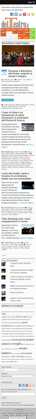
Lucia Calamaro (11, 336)
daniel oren (15, 159)
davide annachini (12, 246)
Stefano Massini (6, 356)
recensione (15, 349)
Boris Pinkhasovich (7, 211)
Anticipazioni (19, 413)
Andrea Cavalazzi (9, 105)
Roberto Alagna (6, 166)
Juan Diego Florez (13, 162)
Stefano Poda (24, 167)
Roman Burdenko (18, 166)
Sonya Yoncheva (13, 167)
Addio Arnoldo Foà (17, 292)
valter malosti (5, 362)
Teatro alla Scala (17, 356)
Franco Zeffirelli (24, 160)
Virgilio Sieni (13, 362)
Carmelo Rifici (5, 322)
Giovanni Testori (24, 331)
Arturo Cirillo (19, 319)
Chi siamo (18, 415)
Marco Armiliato (13, 106)
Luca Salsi (5, 164)
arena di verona (24, 157)
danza (10, 323)
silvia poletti (26, 353)
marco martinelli (6, 340)
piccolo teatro (25, 344)
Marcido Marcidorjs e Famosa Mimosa (25, 336)
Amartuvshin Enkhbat (21, 155)
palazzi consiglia (11, 343)
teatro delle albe (28, 356)
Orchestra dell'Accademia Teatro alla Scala (14, 107)
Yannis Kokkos (13, 214)
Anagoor (4, 317)
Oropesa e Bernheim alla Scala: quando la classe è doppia (20, 73)
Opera (19, 79)
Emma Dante (26, 326)
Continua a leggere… (26, 238)
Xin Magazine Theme (18, 411)
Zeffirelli (4, 250)
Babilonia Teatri (26, 319)
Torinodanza (22, 359)
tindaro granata (15, 359)
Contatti (25, 415)
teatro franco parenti (6, 359)
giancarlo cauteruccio (15, 331)
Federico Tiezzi (10, 328)
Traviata (16, 248)
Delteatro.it (20, 409)
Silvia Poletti (17, 243)
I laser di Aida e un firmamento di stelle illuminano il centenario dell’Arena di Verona (15, 116)
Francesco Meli (12, 160)
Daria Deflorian (17, 322)
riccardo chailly (23, 213)
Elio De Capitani (16, 326)
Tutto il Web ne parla (26, 33)
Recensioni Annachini (13, 81)
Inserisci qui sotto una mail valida (9, 391)
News (9, 30)
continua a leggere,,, (27, 203)
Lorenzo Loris (29, 333)
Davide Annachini (8, 79)
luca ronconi (4, 336)
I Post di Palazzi (32, 33)
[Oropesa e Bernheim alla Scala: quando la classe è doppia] (18, 57)
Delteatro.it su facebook (12, 305)
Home (4, 413)
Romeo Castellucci (15, 353)
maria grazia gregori (22, 339)
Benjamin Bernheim (22, 105)
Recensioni (3, 32)
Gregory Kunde (8, 334)
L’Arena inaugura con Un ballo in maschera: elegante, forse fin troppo (21, 279)
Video (12, 415)
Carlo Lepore (19, 211)
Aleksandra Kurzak (7, 155)
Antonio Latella (22, 316)
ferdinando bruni (19, 328)
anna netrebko (13, 157)
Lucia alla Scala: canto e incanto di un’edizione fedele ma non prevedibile (16, 176)
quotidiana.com (9, 349)
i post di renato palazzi (19, 334)
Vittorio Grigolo (24, 248)
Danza (15, 31)
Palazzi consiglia (20, 33)
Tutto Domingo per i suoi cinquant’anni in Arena (16, 220)
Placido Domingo (25, 164)
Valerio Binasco (29, 359)
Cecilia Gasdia (6, 159)
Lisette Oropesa (25, 162)
